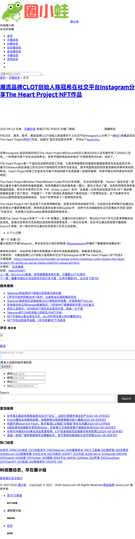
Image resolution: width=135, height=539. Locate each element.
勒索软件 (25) (42, 462)
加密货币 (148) (43, 450)
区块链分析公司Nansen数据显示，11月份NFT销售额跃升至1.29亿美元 (50, 305)
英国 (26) (28, 462)
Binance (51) (98, 454)
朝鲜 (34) (52, 458)
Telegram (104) (62, 450)
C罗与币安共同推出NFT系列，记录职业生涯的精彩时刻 (41, 297)
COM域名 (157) (24, 450)
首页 (10, 36)
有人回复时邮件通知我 (18, 362)
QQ (9, 386)
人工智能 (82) (97, 450)
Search (4, 393)
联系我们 (5, 478)
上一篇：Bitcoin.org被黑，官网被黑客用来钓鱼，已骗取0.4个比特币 (42, 274)
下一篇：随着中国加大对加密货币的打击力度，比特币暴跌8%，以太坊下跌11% (49, 278)
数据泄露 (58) (29, 454)
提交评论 (6, 366)
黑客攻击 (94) (80, 450)
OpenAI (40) (12, 458)
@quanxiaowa (76, 243)
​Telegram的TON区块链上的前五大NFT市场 (34, 312)
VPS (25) (56, 462)
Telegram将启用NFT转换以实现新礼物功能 (34, 293)
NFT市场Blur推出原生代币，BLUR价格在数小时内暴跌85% (44, 316)
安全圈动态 (14, 51)
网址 (10, 382)
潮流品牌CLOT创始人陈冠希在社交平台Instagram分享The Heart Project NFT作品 (67, 90)
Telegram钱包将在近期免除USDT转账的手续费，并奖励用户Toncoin (50, 301)
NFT (118, 136)
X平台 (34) (65, 458)
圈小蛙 (74, 21)
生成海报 (17, 267)
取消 (3, 346)
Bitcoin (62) (12, 454)
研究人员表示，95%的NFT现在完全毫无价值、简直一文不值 (45, 309)
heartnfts (93, 139)
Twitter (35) (39, 458)
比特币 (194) (7, 450)
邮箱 (10, 378)
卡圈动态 (12, 55)
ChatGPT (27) (13, 462)
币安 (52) (84, 454)
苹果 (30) (100, 458)
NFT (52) (72, 454)
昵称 (10, 374)
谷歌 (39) (26, 458)
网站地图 (108, 485)
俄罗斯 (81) (113, 450)
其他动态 (12, 59)
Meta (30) (88, 458)
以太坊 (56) (45, 454)
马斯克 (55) (59, 454)
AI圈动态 (12, 44)
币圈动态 (12, 40)
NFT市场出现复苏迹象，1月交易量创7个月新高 (36, 320)
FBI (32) (77, 458)
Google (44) (113, 454)
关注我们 (16, 478)
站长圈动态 (14, 47)
